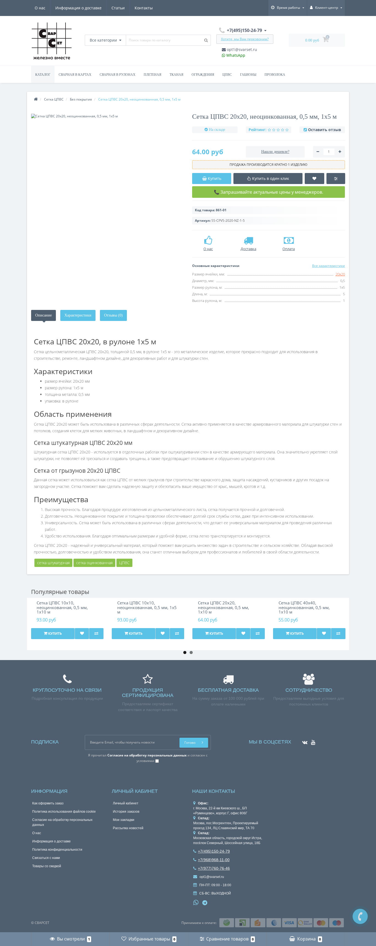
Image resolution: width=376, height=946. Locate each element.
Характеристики (77, 315)
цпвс (227, 75)
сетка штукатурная (53, 562)
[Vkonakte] (303, 740)
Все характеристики (328, 265)
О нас (40, 7)
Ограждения (203, 75)
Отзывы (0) (113, 315)
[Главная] (36, 99)
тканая (176, 75)
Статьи (118, 7)
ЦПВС (124, 562)
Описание (43, 315)
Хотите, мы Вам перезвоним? (245, 39)
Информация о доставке (78, 7)
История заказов (126, 811)
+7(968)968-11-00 (214, 860)
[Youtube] (311, 740)
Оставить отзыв (324, 129)
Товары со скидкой (46, 866)
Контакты (144, 7)
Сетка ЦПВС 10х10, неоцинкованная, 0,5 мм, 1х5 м (147, 607)
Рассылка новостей (128, 828)
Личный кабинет (125, 803)
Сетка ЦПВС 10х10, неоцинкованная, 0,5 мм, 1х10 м (62, 607)
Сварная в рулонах (117, 75)
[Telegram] (205, 903)
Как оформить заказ (48, 803)
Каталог (42, 75)
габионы (248, 75)
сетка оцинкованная (94, 562)
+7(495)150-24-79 (214, 851)
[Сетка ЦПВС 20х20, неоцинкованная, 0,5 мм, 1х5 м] (107, 116)
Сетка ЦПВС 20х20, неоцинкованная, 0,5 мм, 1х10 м (223, 607)
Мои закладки (123, 820)
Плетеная (152, 75)
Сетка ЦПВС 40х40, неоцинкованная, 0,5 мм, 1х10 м (304, 607)
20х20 (340, 274)
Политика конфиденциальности (57, 850)
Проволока (275, 75)
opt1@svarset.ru (241, 49)
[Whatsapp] (196, 902)
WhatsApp (235, 55)
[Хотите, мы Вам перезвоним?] (360, 916)
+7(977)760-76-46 (214, 868)
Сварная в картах (75, 75)
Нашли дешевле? (275, 152)
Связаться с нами (46, 858)
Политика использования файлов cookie (64, 811)
